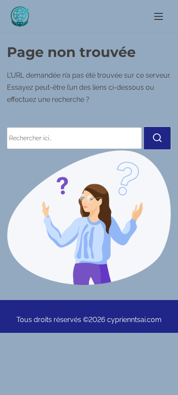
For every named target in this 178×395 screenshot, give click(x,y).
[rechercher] (157, 138)
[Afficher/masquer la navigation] (158, 16)
